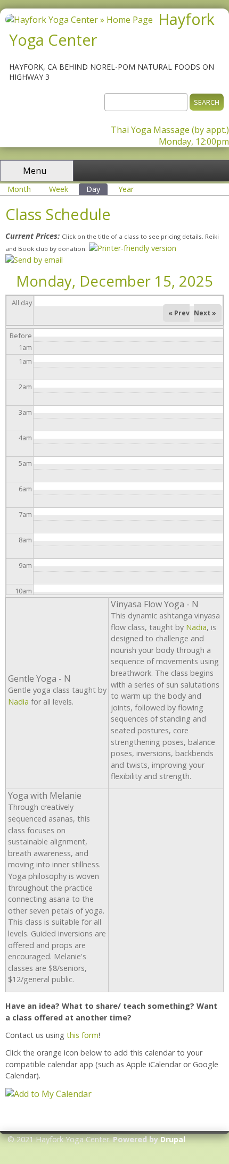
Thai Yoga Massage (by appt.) (170, 130)
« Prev (179, 312)
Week (58, 189)
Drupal (172, 1139)
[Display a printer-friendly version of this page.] (132, 248)
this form (83, 1035)
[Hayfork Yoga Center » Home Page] (79, 20)
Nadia (18, 702)
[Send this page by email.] (34, 260)
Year (126, 189)
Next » (205, 312)
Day (97, 189)
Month (19, 189)
